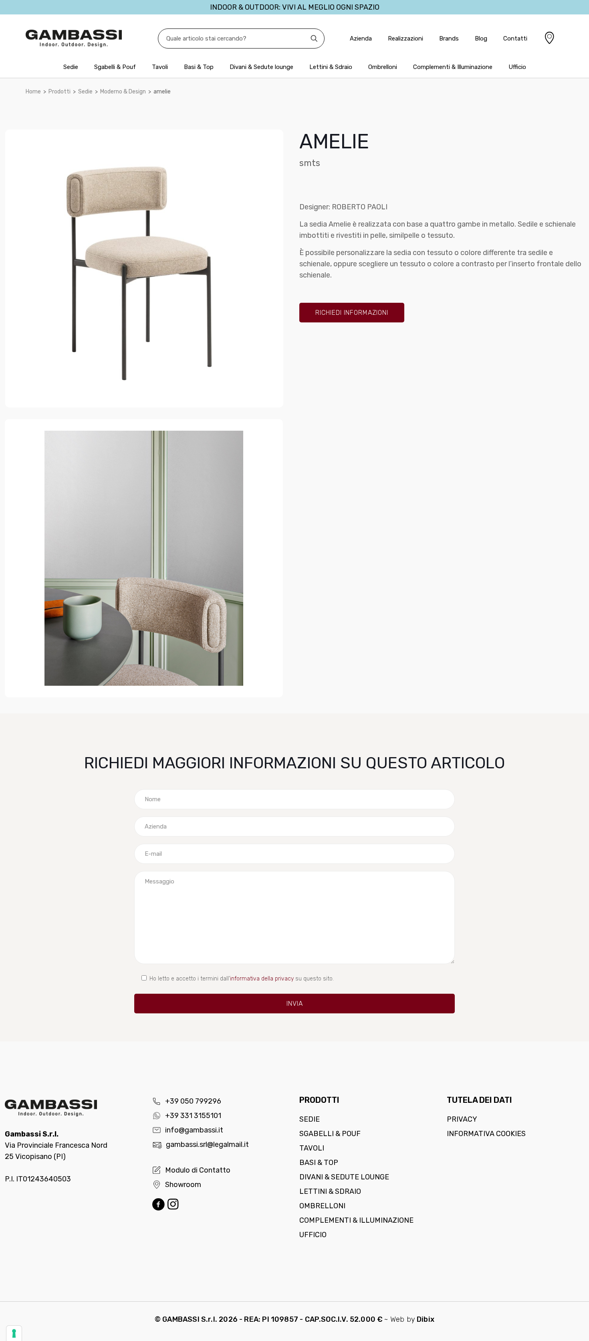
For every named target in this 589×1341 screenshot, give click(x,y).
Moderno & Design (123, 91)
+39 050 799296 (193, 1101)
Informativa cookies (486, 1133)
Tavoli (311, 1148)
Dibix (425, 1319)
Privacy (462, 1119)
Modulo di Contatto (197, 1170)
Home (33, 91)
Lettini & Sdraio (330, 1191)
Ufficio (313, 1234)
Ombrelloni (322, 1205)
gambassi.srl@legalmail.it (207, 1144)
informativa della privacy (262, 978)
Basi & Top (318, 1162)
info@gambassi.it (194, 1130)
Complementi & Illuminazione (356, 1220)
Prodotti (59, 91)
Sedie (85, 91)
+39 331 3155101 (193, 1115)
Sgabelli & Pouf (330, 1133)
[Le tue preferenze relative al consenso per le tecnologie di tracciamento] (14, 1333)
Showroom (183, 1184)
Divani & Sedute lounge (344, 1177)
